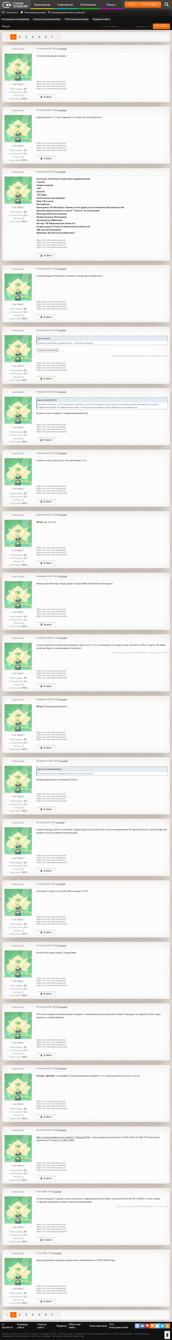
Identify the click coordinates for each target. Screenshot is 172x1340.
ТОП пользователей (76, 19)
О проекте (7, 1326)
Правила (61, 1325)
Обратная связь (74, 1326)
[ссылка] (62, 48)
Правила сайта (101, 19)
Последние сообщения (15, 19)
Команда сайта (22, 1326)
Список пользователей (46, 19)
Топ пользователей (118, 1326)
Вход (131, 4)
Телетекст (12, 12)
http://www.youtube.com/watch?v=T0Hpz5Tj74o (63, 1137)
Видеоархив (42, 4)
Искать (163, 26)
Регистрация (149, 4)
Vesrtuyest (18, 48)
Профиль (48, 97)
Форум (110, 4)
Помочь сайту (42, 1326)
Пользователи (98, 1325)
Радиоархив (65, 4)
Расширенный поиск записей (68, 12)
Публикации (88, 4)
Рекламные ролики (35, 12)
